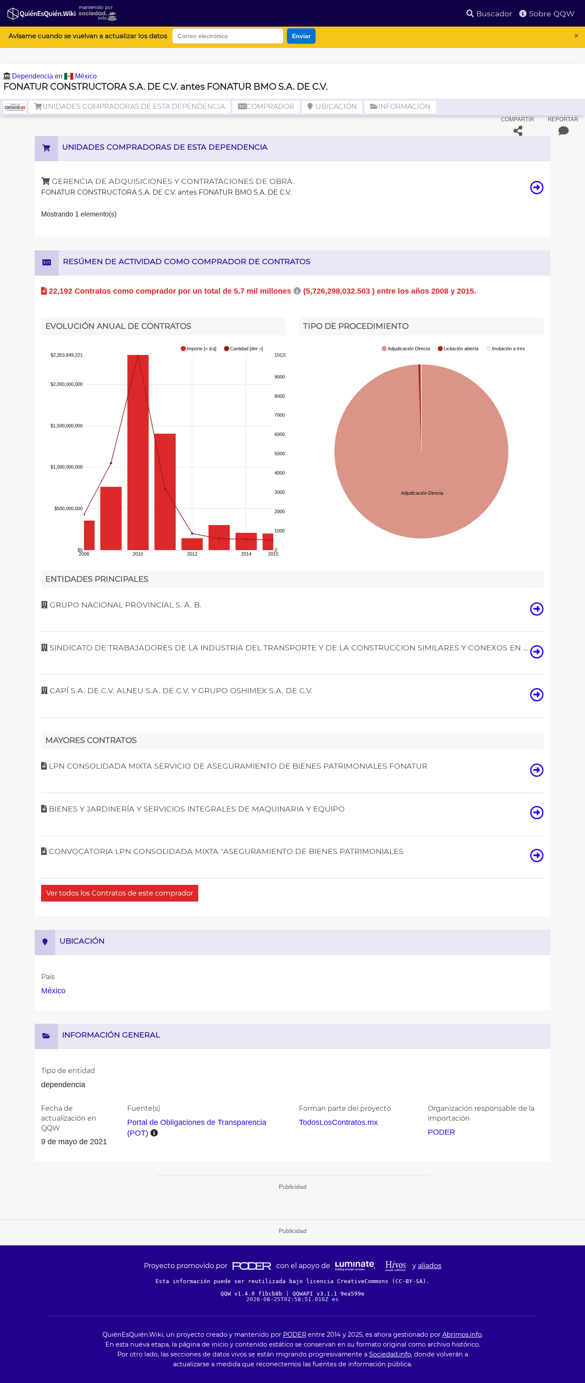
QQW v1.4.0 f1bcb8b (253, 1293)
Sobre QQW (551, 13)
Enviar (301, 36)
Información (403, 106)
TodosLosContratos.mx (338, 1122)
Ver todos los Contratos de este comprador (119, 893)
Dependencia (33, 76)
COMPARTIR (517, 119)
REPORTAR (563, 119)
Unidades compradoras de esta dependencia (133, 106)
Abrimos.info (462, 1334)
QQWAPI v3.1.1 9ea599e (328, 1293)
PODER (441, 1132)
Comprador (269, 106)
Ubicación (335, 106)
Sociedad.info (390, 1354)
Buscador (493, 13)
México (86, 76)
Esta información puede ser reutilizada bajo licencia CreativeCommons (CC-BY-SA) (290, 1281)
